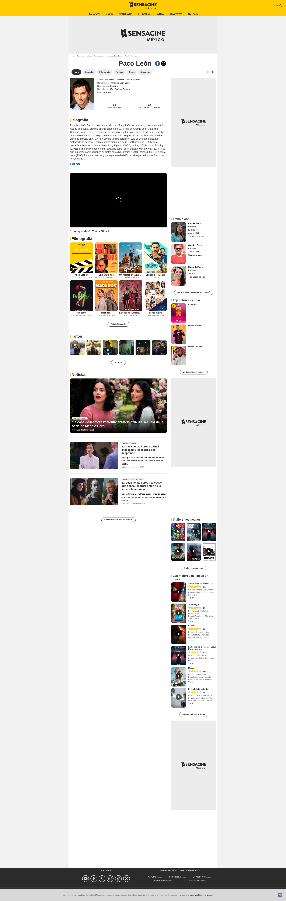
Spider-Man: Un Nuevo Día (200, 583)
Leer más (75, 164)
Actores (89, 56)
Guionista (131, 79)
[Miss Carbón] (81, 257)
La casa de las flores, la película (130, 312)
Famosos (80, 56)
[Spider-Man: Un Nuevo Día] (178, 592)
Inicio (73, 56)
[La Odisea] (178, 634)
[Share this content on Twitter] (163, 63)
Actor (112, 79)
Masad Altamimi (195, 347)
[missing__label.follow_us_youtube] (86, 878)
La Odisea (193, 626)
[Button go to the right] (212, 72)
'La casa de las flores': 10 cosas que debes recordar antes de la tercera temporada (141, 486)
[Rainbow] (81, 295)
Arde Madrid (193, 233)
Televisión (176, 14)
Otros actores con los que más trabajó (193, 292)
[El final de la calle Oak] (178, 698)
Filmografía (82, 238)
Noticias (193, 14)
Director (120, 79)
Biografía (80, 120)
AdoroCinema (160, 880)
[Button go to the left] (207, 72)
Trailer (191, 598)
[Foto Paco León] (77, 347)
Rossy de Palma (195, 267)
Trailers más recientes (193, 568)
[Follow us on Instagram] (110, 878)
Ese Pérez (193, 304)
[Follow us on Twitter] (102, 878)
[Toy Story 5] (178, 613)
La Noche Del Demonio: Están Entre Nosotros (202, 648)
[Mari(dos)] (106, 295)
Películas (94, 14)
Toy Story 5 (193, 605)
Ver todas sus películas (198, 236)
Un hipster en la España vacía (130, 275)
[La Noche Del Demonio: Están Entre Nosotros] (178, 655)
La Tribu (191, 230)
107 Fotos (118, 363)
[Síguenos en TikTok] (119, 878)
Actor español (99, 56)
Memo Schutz (194, 326)
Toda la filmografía (118, 324)
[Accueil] (143, 5)
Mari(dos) (106, 312)
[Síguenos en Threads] (127, 878)
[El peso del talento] (155, 257)
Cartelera (125, 14)
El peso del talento (155, 275)
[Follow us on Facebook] (94, 878)
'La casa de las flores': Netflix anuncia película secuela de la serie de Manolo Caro (117, 424)
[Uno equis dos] (106, 257)
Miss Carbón (81, 275)
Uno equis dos (106, 275)
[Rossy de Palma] (178, 276)
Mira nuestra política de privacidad (199, 895)
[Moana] (178, 676)
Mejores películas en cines (193, 714)
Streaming (144, 14)
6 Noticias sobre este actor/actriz (118, 520)
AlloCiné (152, 876)
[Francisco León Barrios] (82, 94)
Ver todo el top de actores (194, 372)
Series (160, 14)
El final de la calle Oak (198, 689)
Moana (191, 668)
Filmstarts (174, 876)
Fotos (77, 336)
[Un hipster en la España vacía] (130, 257)
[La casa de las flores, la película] (130, 295)
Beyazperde (199, 876)
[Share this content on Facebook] (157, 63)
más (138, 79)
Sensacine (194, 880)
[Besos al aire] (155, 295)
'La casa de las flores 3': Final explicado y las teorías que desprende (140, 450)
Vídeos (109, 14)
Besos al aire (155, 312)
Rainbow (81, 312)
